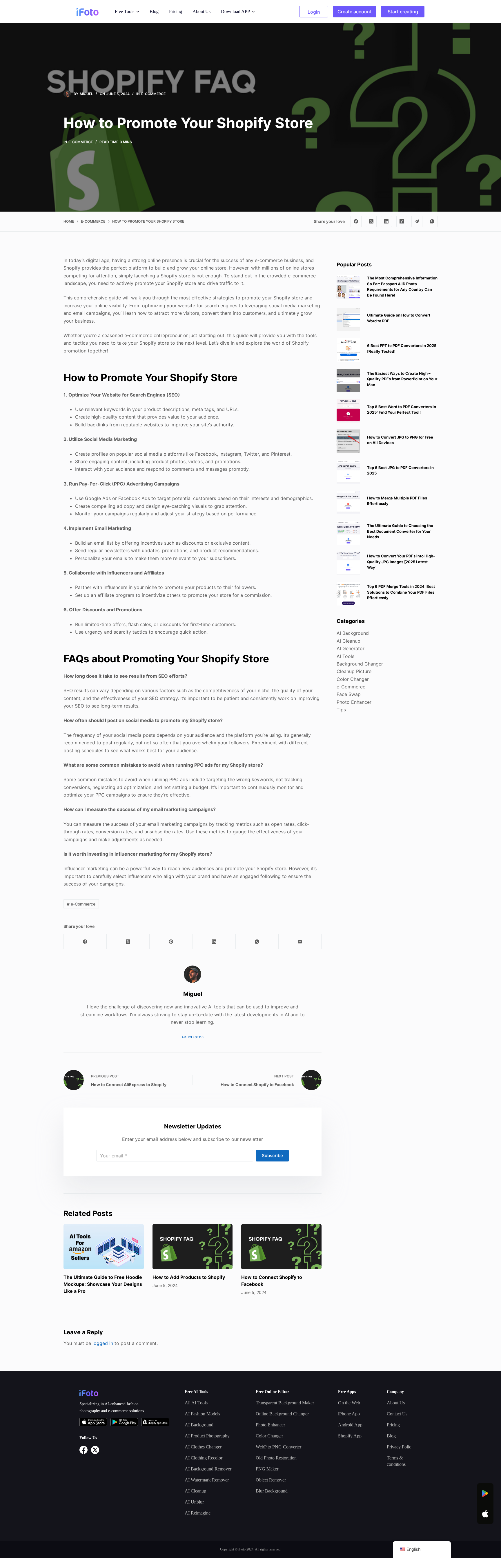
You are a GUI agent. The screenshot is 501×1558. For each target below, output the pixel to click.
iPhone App (349, 1413)
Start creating (403, 11)
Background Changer (360, 663)
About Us (201, 11)
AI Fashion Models (202, 1413)
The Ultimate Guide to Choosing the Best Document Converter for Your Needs (400, 531)
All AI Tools (196, 1402)
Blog (154, 11)
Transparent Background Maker (285, 1402)
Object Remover (271, 1479)
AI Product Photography (207, 1435)
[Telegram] (416, 221)
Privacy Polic (399, 1446)
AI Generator (350, 648)
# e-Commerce (81, 903)
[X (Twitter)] (371, 221)
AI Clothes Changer (203, 1446)
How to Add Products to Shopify (189, 1277)
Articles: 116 (192, 1037)
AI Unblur (194, 1501)
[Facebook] (356, 221)
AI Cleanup (348, 640)
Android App (350, 1424)
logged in (102, 1343)
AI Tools (345, 656)
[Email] (300, 941)
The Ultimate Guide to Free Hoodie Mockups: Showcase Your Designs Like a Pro (102, 1284)
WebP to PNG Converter (278, 1446)
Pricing (175, 11)
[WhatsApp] (432, 221)
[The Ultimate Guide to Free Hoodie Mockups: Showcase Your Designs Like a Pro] (103, 1246)
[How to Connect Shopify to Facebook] (281, 1246)
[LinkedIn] (386, 221)
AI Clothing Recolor (203, 1457)
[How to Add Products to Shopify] (193, 1246)
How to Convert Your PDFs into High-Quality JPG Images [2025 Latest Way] (401, 562)
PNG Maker (267, 1468)
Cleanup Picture (354, 671)
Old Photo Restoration (276, 1457)
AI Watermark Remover (207, 1479)
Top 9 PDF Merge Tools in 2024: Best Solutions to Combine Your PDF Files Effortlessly (401, 592)
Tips (341, 709)
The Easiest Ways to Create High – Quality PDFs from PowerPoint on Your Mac (402, 379)
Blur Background (272, 1490)
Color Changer (353, 679)
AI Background (353, 633)
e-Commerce (153, 94)
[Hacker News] (401, 221)
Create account (354, 11)
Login (314, 12)
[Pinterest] (171, 941)
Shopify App (350, 1435)
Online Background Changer (282, 1413)
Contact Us (397, 1413)
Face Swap (349, 694)
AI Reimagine (197, 1512)
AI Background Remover (208, 1468)
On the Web (349, 1402)
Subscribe (272, 1155)
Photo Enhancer (354, 702)
